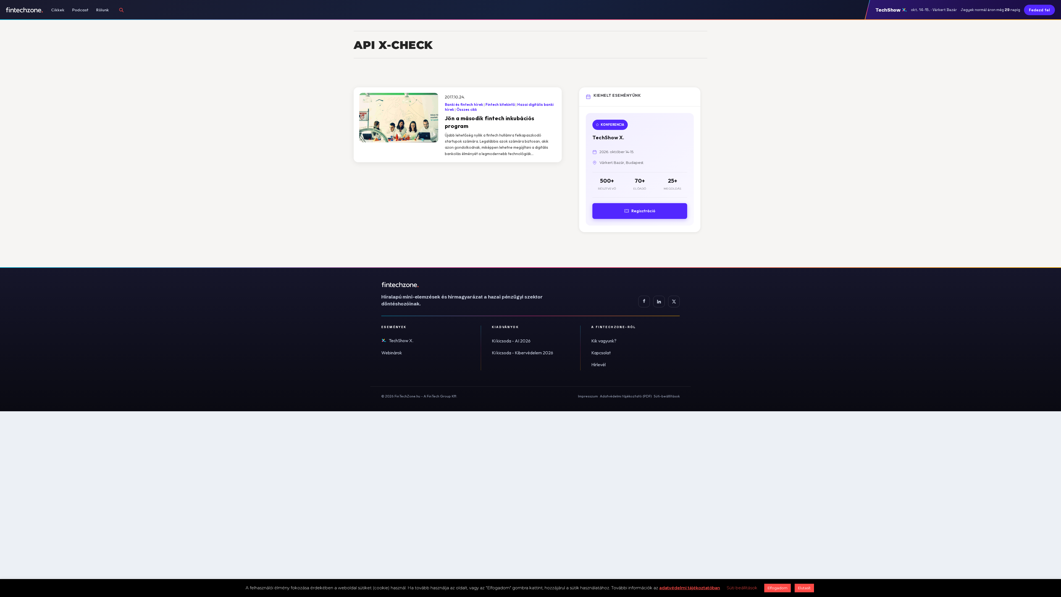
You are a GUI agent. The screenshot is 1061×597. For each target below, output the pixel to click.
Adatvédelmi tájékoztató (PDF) (626, 396)
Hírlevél (598, 364)
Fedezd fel (1039, 9)
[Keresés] (121, 10)
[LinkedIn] (659, 301)
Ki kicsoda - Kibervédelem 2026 (522, 352)
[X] (674, 301)
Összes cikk (466, 109)
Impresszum (588, 396)
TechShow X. (401, 340)
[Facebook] (644, 301)
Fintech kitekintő (500, 104)
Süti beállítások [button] (742, 587)
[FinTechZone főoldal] (24, 10)
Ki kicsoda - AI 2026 (511, 341)
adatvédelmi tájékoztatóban (689, 587)
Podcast (80, 9)
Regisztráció (643, 210)
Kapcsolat (601, 352)
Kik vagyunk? (603, 341)
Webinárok (391, 352)
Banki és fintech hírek (464, 104)
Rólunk (102, 9)
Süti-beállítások (667, 396)
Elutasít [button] (804, 588)
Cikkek (57, 9)
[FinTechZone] (469, 285)
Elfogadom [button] (777, 588)
